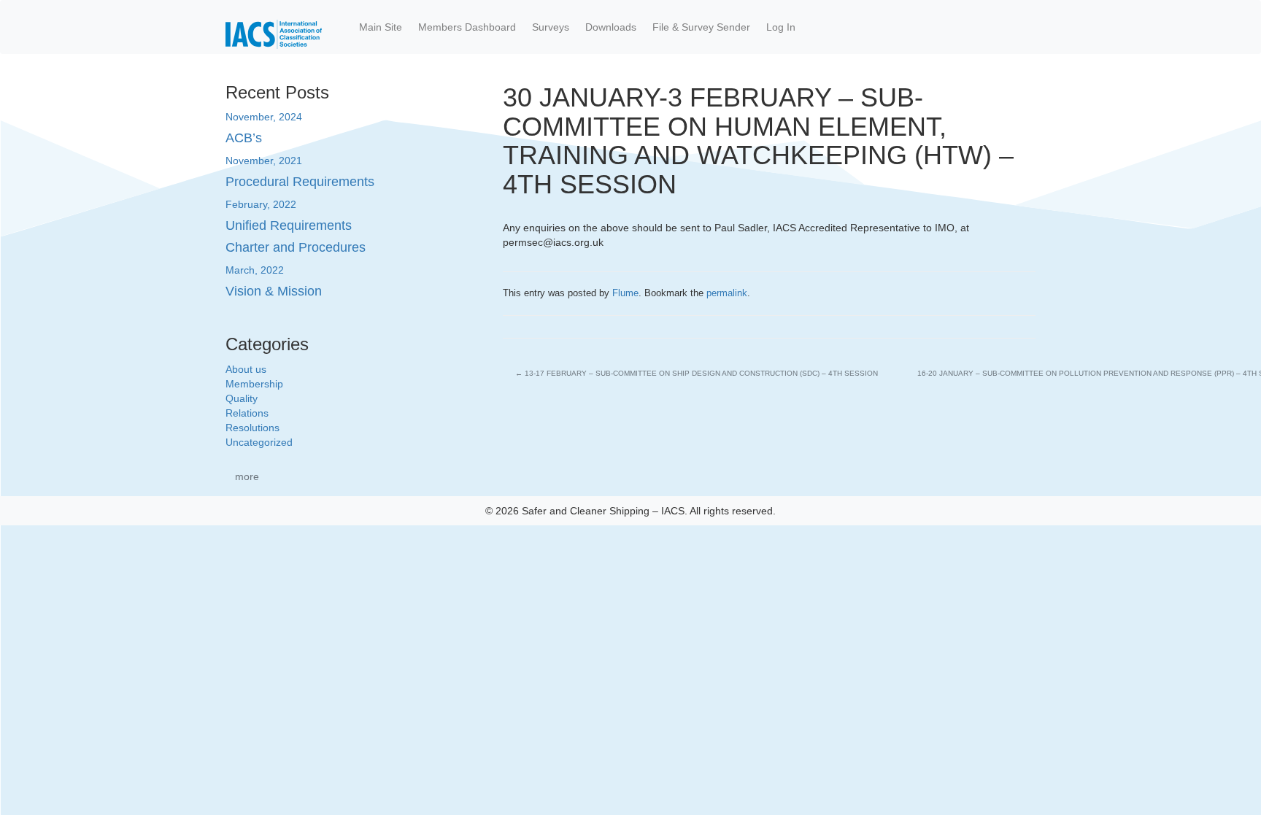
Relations (247, 413)
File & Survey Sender (701, 27)
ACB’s (243, 138)
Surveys (550, 27)
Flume (625, 292)
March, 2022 (254, 270)
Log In (780, 27)
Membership (254, 384)
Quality (241, 398)
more (247, 476)
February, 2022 (260, 204)
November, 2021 (263, 160)
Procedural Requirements (299, 181)
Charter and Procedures (295, 247)
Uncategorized (259, 442)
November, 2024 (263, 117)
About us (245, 369)
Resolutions (252, 427)
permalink (726, 292)
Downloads (610, 27)
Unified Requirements (288, 225)
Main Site (380, 27)
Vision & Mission (273, 291)
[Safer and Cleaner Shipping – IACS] (274, 27)
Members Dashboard (467, 27)
